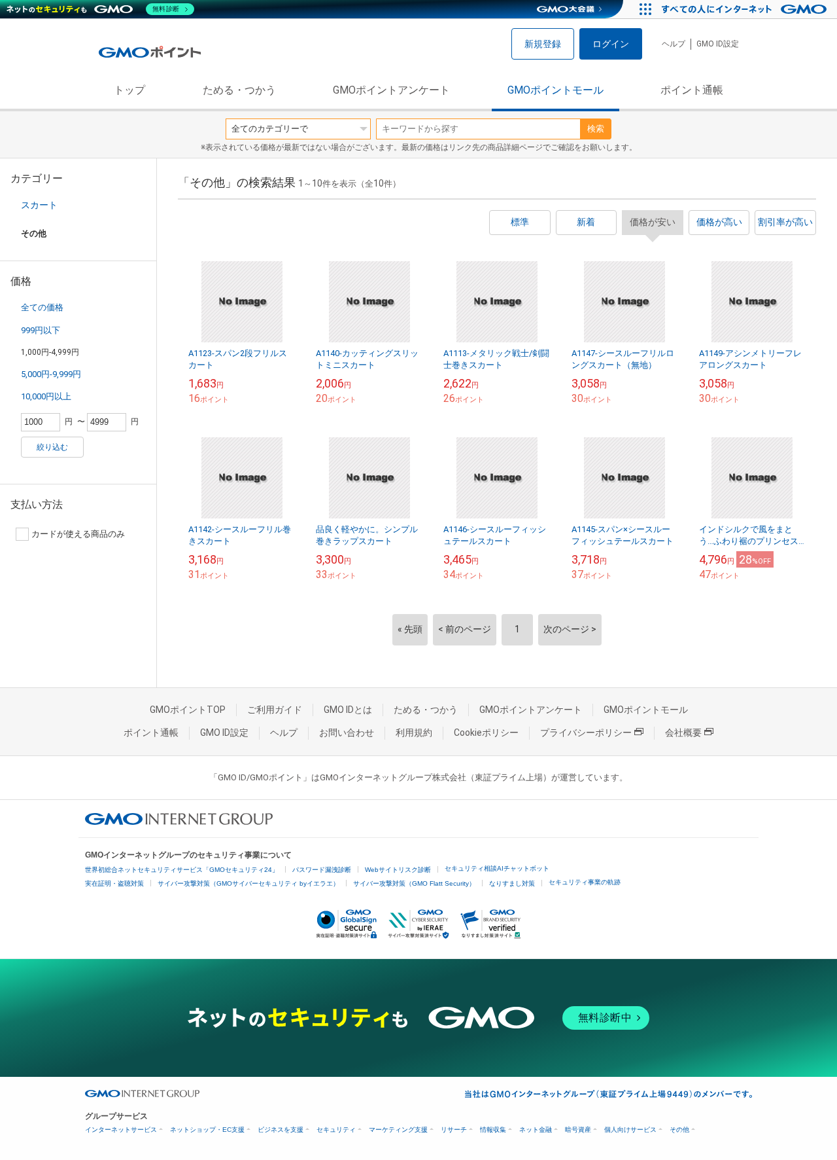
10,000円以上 (46, 396)
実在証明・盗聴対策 (114, 883)
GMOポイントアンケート (391, 90)
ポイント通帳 (691, 90)
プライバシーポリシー (586, 732)
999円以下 (40, 330)
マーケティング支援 (398, 1129)
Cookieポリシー (486, 732)
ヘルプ (673, 43)
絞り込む (52, 447)
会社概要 (683, 732)
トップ (129, 90)
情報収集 (493, 1129)
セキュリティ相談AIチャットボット (497, 868)
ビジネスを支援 (280, 1129)
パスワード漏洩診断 (321, 869)
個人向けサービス (630, 1129)
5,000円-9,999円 (51, 374)
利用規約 (414, 732)
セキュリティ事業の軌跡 (585, 882)
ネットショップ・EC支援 (207, 1129)
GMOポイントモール (555, 90)
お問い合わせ (346, 732)
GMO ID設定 (717, 43)
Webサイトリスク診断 (398, 869)
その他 (679, 1129)
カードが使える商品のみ (78, 534)
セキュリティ (336, 1129)
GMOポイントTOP (188, 709)
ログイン (610, 44)
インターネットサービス (121, 1129)
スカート (39, 205)
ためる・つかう (239, 90)
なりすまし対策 (512, 883)
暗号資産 (578, 1129)
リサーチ (454, 1129)
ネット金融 (535, 1129)
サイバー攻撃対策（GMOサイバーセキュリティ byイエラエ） (248, 883)
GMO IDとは (348, 709)
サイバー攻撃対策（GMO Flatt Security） (414, 883)
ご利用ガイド (274, 709)
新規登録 (542, 44)
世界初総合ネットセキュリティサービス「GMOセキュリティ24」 (182, 869)
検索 (595, 129)
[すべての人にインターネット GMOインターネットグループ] (746, 9)
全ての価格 (42, 307)
